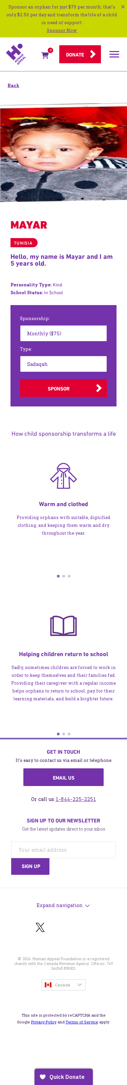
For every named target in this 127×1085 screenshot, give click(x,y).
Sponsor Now (62, 30)
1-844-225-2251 (76, 799)
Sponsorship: (35, 318)
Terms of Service (82, 1022)
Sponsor (58, 389)
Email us (64, 778)
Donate (75, 55)
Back (13, 85)
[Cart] (45, 57)
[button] (58, 576)
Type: (26, 349)
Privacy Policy (44, 1022)
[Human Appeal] (21, 54)
